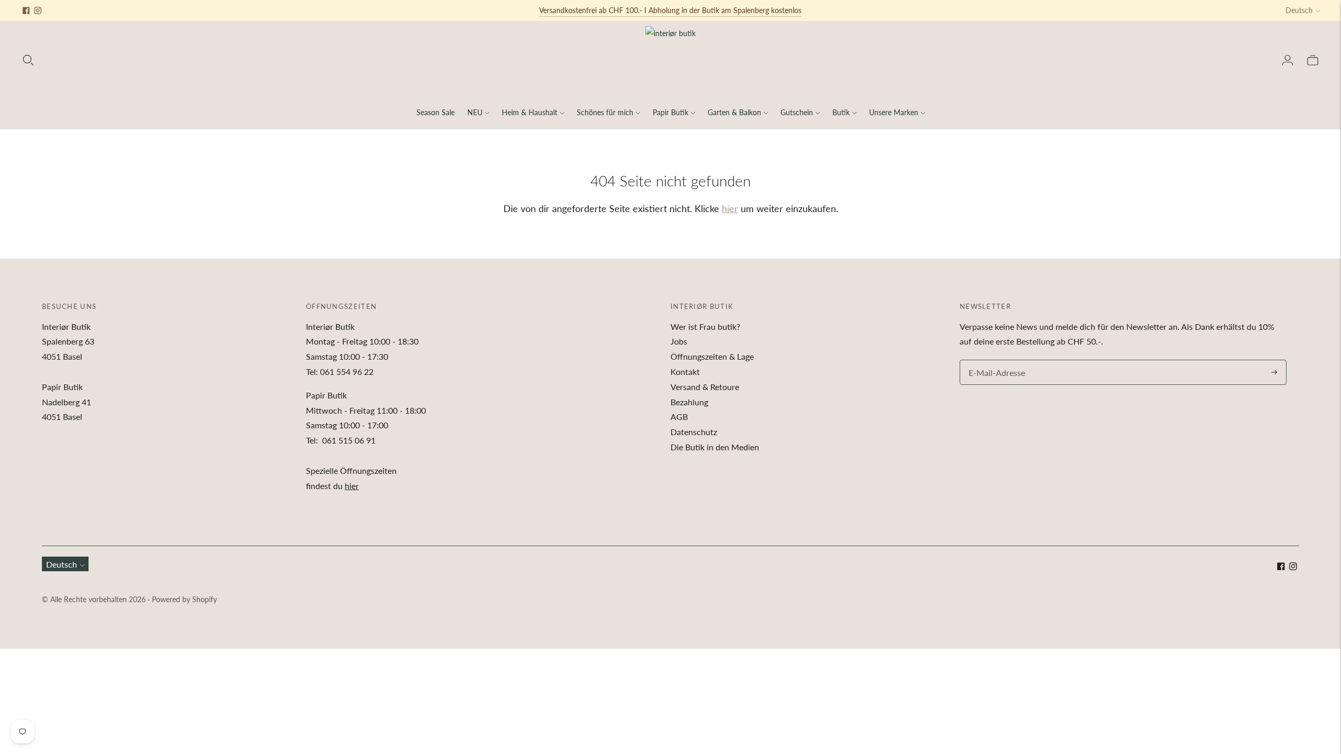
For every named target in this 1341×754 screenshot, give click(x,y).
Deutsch (1299, 10)
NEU (474, 112)
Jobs (678, 341)
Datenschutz (693, 432)
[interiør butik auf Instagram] (37, 10)
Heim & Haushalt (529, 112)
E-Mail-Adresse (994, 360)
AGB (679, 417)
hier (730, 208)
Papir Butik (670, 112)
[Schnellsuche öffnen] (28, 60)
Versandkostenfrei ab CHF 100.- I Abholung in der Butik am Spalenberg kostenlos (670, 10)
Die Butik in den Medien (714, 447)
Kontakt (685, 371)
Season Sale (435, 112)
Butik (841, 112)
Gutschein (797, 112)
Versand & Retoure (704, 387)
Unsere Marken (893, 112)
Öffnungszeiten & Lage (712, 356)
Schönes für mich (605, 112)
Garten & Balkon (734, 112)
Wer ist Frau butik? (705, 326)
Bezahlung (689, 402)
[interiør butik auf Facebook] (26, 10)
